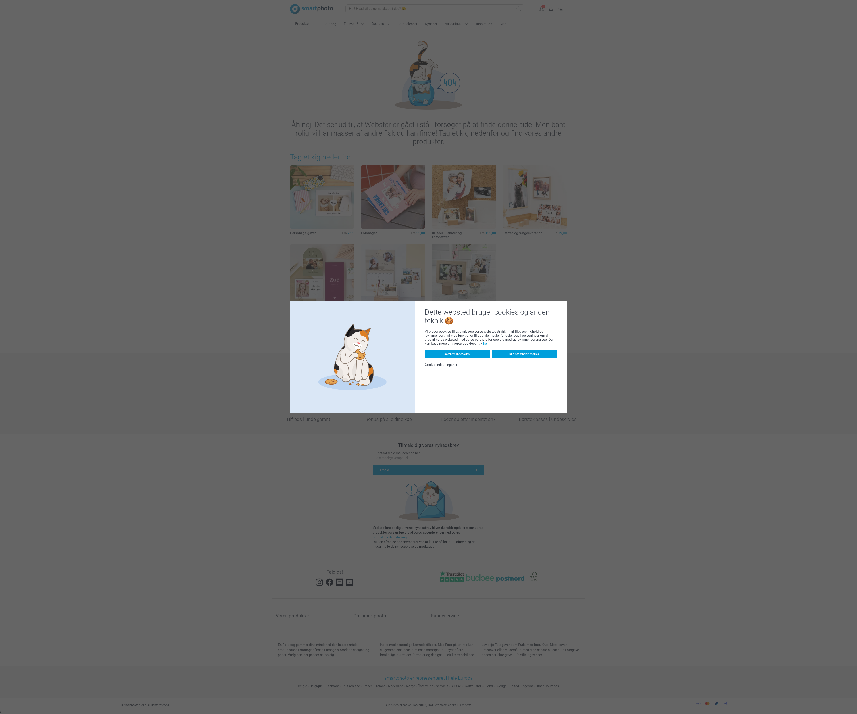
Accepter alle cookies (457, 354)
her (485, 344)
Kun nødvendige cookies (524, 354)
